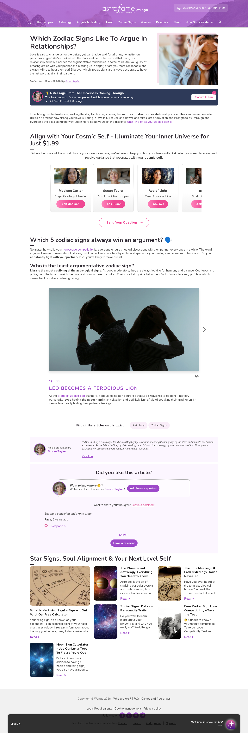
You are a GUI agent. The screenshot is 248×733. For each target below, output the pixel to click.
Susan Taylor (72, 81)
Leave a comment (124, 543)
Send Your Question (122, 222)
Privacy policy (153, 708)
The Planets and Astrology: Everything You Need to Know (136, 572)
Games (146, 22)
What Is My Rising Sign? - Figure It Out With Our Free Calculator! (58, 612)
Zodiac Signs (127, 22)
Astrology (65, 22)
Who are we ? (122, 698)
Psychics (162, 22)
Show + (124, 534)
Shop (177, 22)
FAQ (136, 698)
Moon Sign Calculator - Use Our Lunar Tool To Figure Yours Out (72, 648)
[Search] (220, 22)
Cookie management (128, 708)
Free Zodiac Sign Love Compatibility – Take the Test (200, 610)
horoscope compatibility (78, 249)
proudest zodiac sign (71, 395)
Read (33, 637)
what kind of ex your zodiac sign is (149, 121)
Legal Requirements (99, 708)
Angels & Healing (88, 22)
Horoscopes (45, 22)
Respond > (59, 526)
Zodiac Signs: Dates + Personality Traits (136, 608)
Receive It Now (203, 97)
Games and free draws (155, 698)
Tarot (109, 22)
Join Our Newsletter (199, 22)
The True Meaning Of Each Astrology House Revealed (200, 572)
